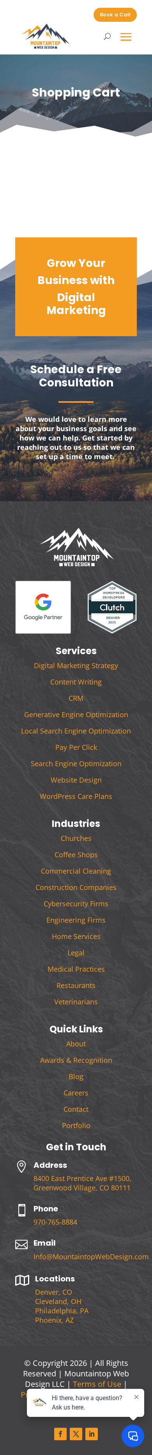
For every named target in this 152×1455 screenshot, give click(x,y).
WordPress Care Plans (76, 796)
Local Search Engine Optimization (76, 730)
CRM (76, 698)
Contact (76, 1109)
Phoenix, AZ (54, 1320)
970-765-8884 (55, 1222)
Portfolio (76, 1125)
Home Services (76, 936)
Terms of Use (97, 1384)
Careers (76, 1092)
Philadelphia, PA (61, 1310)
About (76, 1043)
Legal (76, 952)
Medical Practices (76, 969)
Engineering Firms (76, 920)
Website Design (76, 780)
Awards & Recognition (76, 1060)
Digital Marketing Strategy (76, 665)
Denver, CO (53, 1292)
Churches (76, 838)
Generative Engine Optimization (76, 714)
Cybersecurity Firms (76, 903)
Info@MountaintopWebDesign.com (91, 1256)
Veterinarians (76, 1001)
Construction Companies (76, 887)
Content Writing (76, 681)
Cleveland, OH (58, 1301)
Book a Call (115, 14)
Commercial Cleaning (76, 871)
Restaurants (76, 985)
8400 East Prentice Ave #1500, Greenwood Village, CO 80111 (82, 1183)
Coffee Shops (76, 854)
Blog (76, 1076)
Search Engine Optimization (76, 763)
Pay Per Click (76, 747)
